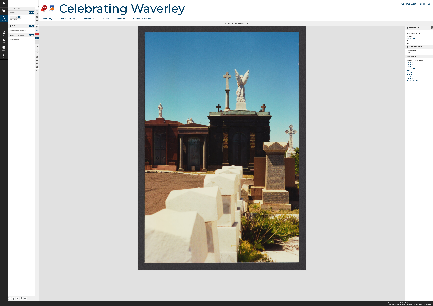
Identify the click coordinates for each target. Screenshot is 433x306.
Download (37, 56)
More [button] (3, 57)
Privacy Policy (11, 302)
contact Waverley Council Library (406, 302)
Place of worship (412, 80)
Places (105, 19)
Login (3, 43)
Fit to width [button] (37, 20)
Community (47, 19)
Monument (410, 64)
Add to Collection (37, 60)
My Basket (4, 35)
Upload (4, 50)
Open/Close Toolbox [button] (38, 4)
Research (121, 19)
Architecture (411, 74)
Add (30, 12)
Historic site (411, 68)
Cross (409, 76)
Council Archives (67, 19)
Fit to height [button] (37, 23)
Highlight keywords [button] (37, 53)
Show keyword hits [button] (37, 50)
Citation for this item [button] (37, 70)
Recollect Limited (411, 304)
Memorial (410, 62)
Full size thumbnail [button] (37, 13)
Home (3, 5)
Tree (408, 70)
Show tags (14, 17)
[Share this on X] (10, 297)
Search (4, 20)
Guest (413, 4)
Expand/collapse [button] (432, 27)
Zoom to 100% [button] (37, 30)
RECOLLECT (390, 304)
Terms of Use (18, 302)
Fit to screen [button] (37, 17)
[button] (37, 38)
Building (409, 66)
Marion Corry (411, 38)
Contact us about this (37, 66)
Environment (88, 19)
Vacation (410, 78)
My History (4, 28)
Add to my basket (37, 63)
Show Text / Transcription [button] (37, 46)
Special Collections (142, 19)
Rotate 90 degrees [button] (37, 27)
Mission (409, 72)
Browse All (4, 13)
